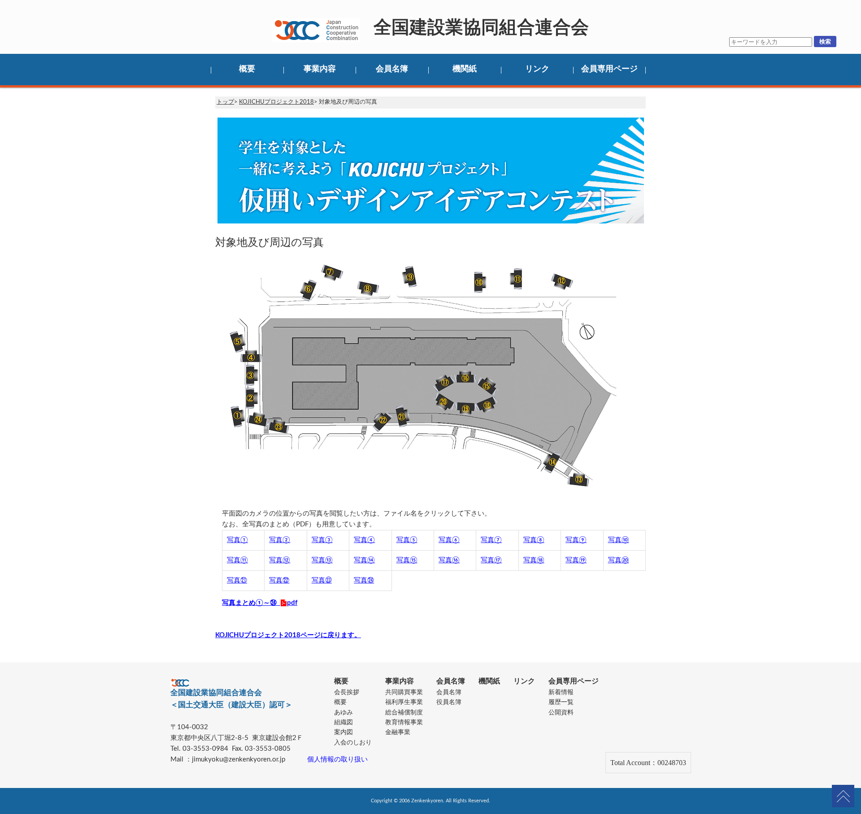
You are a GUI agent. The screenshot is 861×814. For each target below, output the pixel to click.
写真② (279, 540)
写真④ (364, 540)
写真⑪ (237, 560)
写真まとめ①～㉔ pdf (259, 603)
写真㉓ (322, 580)
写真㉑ (237, 580)
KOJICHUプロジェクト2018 (276, 102)
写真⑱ (533, 560)
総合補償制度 (404, 712)
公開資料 (561, 712)
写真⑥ (449, 540)
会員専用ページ (609, 69)
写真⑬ (322, 560)
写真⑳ (618, 560)
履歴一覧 (561, 702)
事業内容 (320, 69)
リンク (537, 69)
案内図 (343, 732)
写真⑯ (449, 560)
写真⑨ (576, 540)
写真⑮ (406, 560)
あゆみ (343, 712)
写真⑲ (576, 560)
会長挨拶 (346, 692)
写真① (237, 540)
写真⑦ (491, 540)
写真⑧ (533, 540)
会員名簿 (392, 69)
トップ (225, 102)
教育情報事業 (404, 722)
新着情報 (561, 692)
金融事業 (397, 732)
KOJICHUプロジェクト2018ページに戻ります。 (288, 635)
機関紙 (464, 69)
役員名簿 (448, 702)
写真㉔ (364, 580)
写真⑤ (406, 540)
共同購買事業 (404, 692)
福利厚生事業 (404, 702)
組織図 (343, 722)
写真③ (322, 540)
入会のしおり (353, 743)
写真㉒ (279, 580)
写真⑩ (618, 540)
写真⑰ (491, 560)
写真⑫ (279, 560)
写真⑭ (364, 560)
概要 (247, 69)
